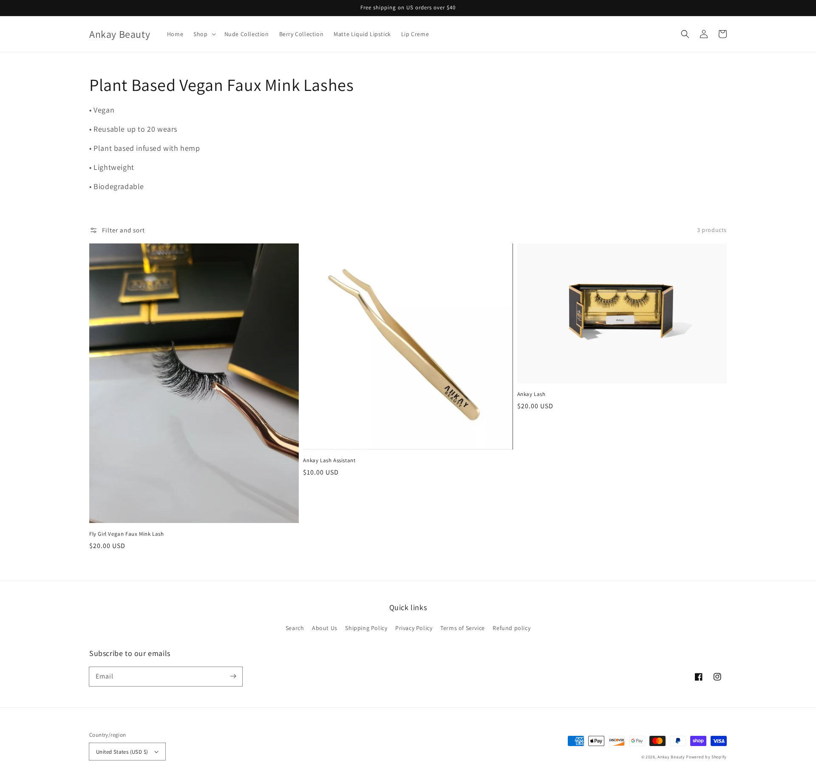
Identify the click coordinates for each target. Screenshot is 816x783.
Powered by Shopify (706, 757)
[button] (685, 34)
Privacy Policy (413, 628)
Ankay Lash (531, 394)
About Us (324, 628)
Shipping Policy (366, 628)
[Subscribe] (233, 676)
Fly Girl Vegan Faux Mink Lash (126, 533)
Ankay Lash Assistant (329, 460)
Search (295, 628)
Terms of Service (462, 628)
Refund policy (511, 628)
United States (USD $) (122, 751)
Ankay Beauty (671, 757)
